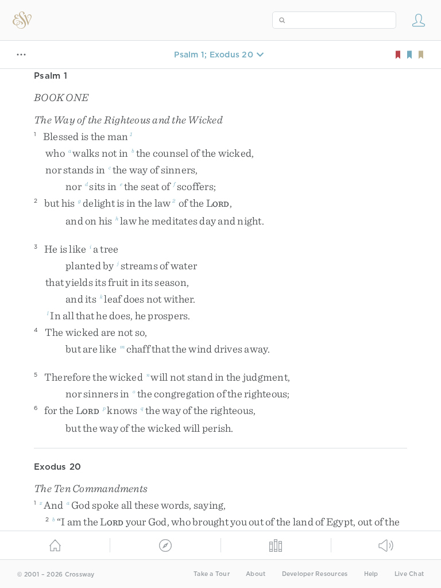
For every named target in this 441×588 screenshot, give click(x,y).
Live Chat (409, 574)
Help (371, 574)
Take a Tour (212, 574)
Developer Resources (315, 574)
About (255, 574)
